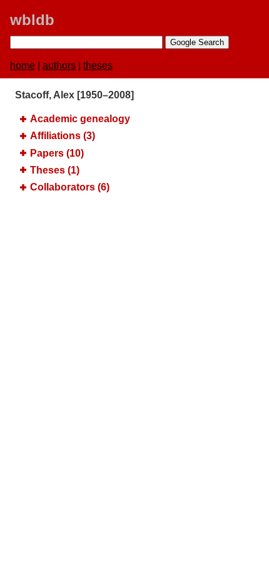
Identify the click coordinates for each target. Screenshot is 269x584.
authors (59, 65)
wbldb (32, 19)
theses (98, 65)
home (22, 65)
